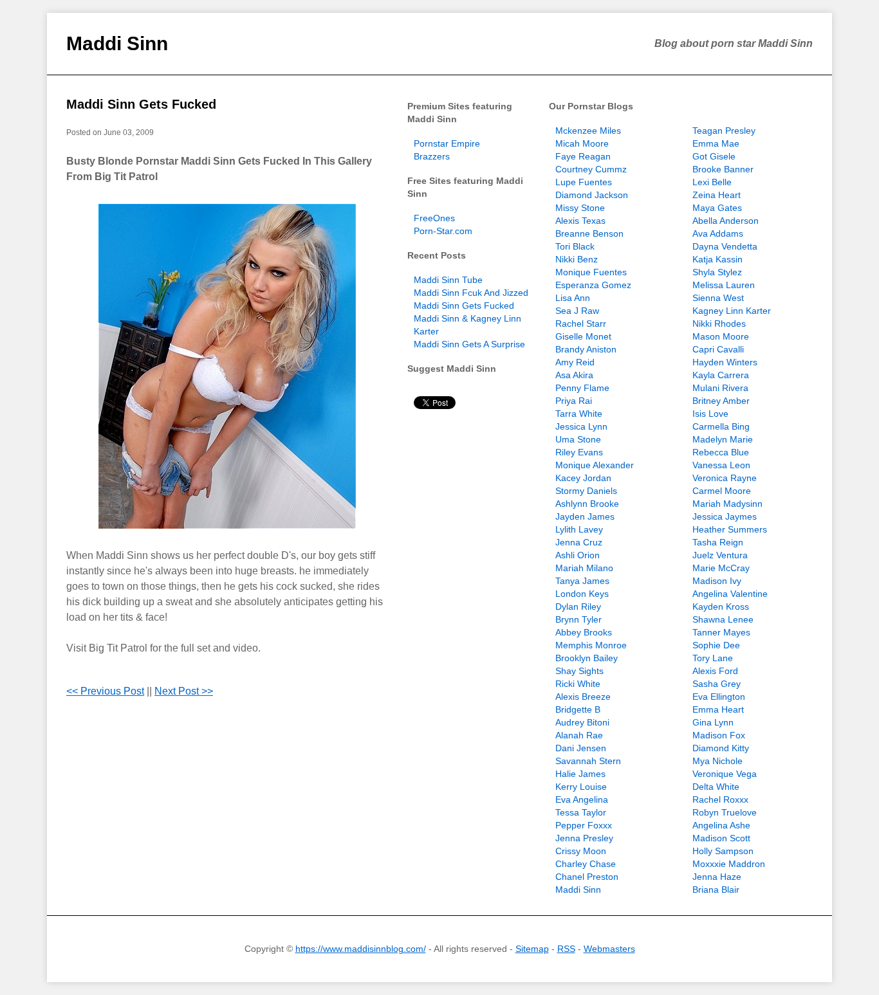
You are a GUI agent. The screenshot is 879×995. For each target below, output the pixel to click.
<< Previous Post (105, 691)
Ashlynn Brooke (587, 503)
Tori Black (575, 246)
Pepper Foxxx (583, 825)
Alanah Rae (579, 735)
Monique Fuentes (591, 272)
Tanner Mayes (721, 632)
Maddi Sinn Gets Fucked (141, 104)
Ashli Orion (577, 555)
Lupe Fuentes (583, 182)
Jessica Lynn (581, 426)
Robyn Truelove (724, 812)
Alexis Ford (715, 671)
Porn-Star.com (443, 231)
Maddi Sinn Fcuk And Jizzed (471, 293)
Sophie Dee (716, 645)
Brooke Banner (723, 169)
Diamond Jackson (591, 195)
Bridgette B (577, 709)
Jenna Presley (584, 838)
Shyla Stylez (717, 272)
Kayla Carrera (720, 375)
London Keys (582, 594)
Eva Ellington (718, 696)
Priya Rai (573, 401)
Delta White (715, 786)
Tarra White (578, 413)
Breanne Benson (589, 233)
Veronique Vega (724, 774)
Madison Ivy (716, 581)
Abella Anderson (725, 220)
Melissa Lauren (723, 285)
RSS (566, 949)
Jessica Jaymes (724, 516)
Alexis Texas (580, 220)
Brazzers (432, 156)
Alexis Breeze (583, 696)
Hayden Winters (724, 362)
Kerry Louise (581, 786)
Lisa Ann (572, 298)
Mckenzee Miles (588, 130)
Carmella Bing (721, 426)
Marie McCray (721, 568)
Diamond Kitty (720, 748)
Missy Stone (580, 208)
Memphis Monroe (591, 645)
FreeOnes (434, 218)
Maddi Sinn (117, 43)
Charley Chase (585, 864)
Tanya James (582, 581)
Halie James (580, 774)
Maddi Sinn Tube (448, 280)
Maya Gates (717, 208)
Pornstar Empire (447, 143)
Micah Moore (582, 143)
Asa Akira (574, 375)
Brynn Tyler (578, 619)
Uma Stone (578, 439)
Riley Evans (579, 452)
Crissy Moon (580, 851)
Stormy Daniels (586, 491)
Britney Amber (721, 401)
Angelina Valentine (730, 594)
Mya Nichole (717, 761)
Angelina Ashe (721, 825)
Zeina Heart (716, 195)
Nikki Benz (576, 259)
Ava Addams (717, 233)
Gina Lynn (713, 722)
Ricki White (577, 684)
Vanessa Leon (721, 465)
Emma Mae (715, 143)
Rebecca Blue (720, 452)
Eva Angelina (581, 799)
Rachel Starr (580, 323)
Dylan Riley (578, 606)
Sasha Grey (716, 684)
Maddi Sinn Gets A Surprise (469, 344)
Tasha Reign (717, 542)
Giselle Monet (583, 336)
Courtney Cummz (591, 169)
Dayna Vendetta (724, 246)
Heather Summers (729, 529)
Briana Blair (715, 889)
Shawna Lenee (723, 619)
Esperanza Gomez (593, 285)
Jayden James (585, 516)
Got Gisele (714, 156)
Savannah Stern (588, 761)
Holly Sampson (723, 851)
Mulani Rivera (720, 388)
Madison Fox (718, 735)
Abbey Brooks (583, 632)
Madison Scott (721, 838)
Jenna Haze (716, 877)
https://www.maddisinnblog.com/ (360, 949)
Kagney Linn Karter (731, 311)
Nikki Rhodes (719, 323)
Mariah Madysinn (727, 503)
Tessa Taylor (580, 812)
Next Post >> (183, 691)
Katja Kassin (717, 259)
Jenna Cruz (578, 542)
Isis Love (710, 413)
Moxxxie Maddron (728, 864)
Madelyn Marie (722, 439)
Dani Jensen (580, 748)
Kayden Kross (720, 606)
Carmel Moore (721, 491)
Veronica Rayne (724, 478)
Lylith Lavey (579, 529)
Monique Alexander (594, 465)
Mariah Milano (584, 568)
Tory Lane (712, 658)
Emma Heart (718, 709)
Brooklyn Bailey (586, 658)
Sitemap (532, 949)
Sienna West (718, 298)
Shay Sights (579, 671)
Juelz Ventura (720, 555)
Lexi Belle (712, 182)
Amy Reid (575, 362)
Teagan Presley (723, 130)
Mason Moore (720, 336)
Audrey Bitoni (582, 722)
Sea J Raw (577, 311)
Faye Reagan (583, 156)
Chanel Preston (586, 877)
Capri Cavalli (718, 349)
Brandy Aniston (585, 349)
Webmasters (609, 949)
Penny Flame (582, 388)
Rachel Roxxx (720, 799)
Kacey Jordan (583, 478)
